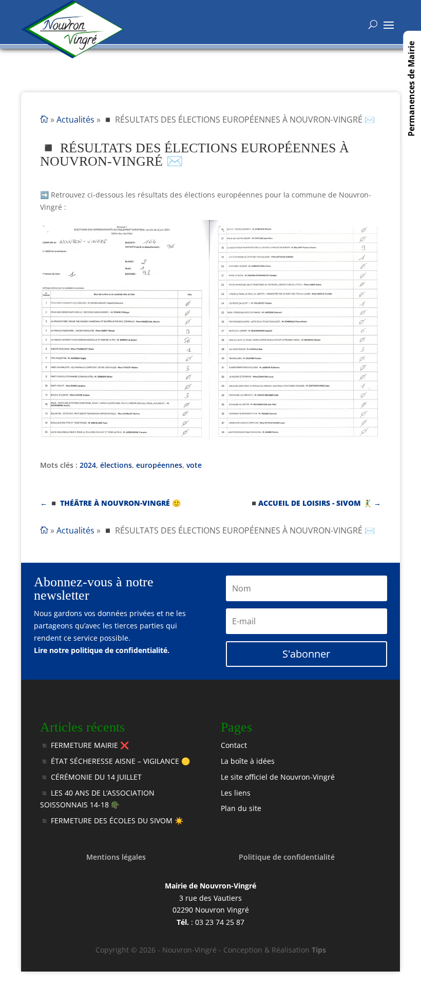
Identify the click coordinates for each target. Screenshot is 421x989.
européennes (159, 465)
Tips (319, 950)
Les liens (236, 793)
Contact (234, 745)
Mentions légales (116, 857)
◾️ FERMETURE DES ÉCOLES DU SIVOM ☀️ (111, 820)
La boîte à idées (248, 761)
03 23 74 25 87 (219, 922)
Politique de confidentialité (287, 857)
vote (194, 465)
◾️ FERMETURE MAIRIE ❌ (84, 745)
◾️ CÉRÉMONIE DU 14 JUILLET (91, 777)
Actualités (75, 119)
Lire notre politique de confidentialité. (101, 650)
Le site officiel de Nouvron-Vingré (278, 777)
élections (116, 465)
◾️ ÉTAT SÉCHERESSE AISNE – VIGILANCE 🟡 (115, 761)
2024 (88, 465)
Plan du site (241, 808)
